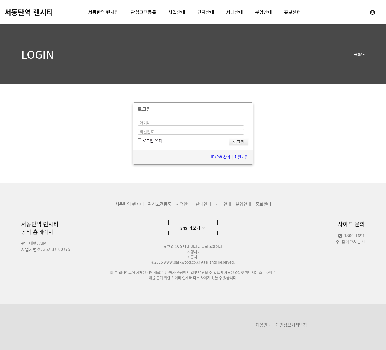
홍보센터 (292, 12)
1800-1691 (354, 236)
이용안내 (263, 325)
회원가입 (241, 157)
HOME (359, 54)
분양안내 (263, 12)
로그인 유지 (151, 140)
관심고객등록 (143, 12)
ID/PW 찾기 (220, 157)
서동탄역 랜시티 (29, 12)
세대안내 (234, 12)
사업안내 (176, 12)
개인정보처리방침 (291, 325)
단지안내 (205, 12)
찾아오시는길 (353, 242)
